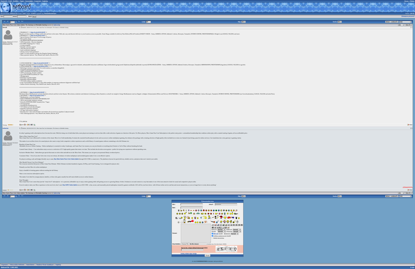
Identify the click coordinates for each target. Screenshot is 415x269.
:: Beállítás (15, 1)
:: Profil (9, 1)
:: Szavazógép (28, 1)
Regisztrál (4, 1)
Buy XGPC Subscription (70, 185)
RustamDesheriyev (50, 13)
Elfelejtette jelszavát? (408, 16)
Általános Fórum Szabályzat (44, 265)
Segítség (58, 265)
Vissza (406, 1)
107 (411, 13)
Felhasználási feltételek (17, 265)
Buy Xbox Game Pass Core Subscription (66, 159)
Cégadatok (4, 265)
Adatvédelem (30, 265)
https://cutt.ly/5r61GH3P (37, 32)
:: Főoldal (411, 1)
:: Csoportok (37, 1)
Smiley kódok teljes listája (189, 253)
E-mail (412, 267)
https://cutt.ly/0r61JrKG (37, 35)
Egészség (57, 25)
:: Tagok (21, 1)
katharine (5, 128)
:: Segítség (44, 1)
